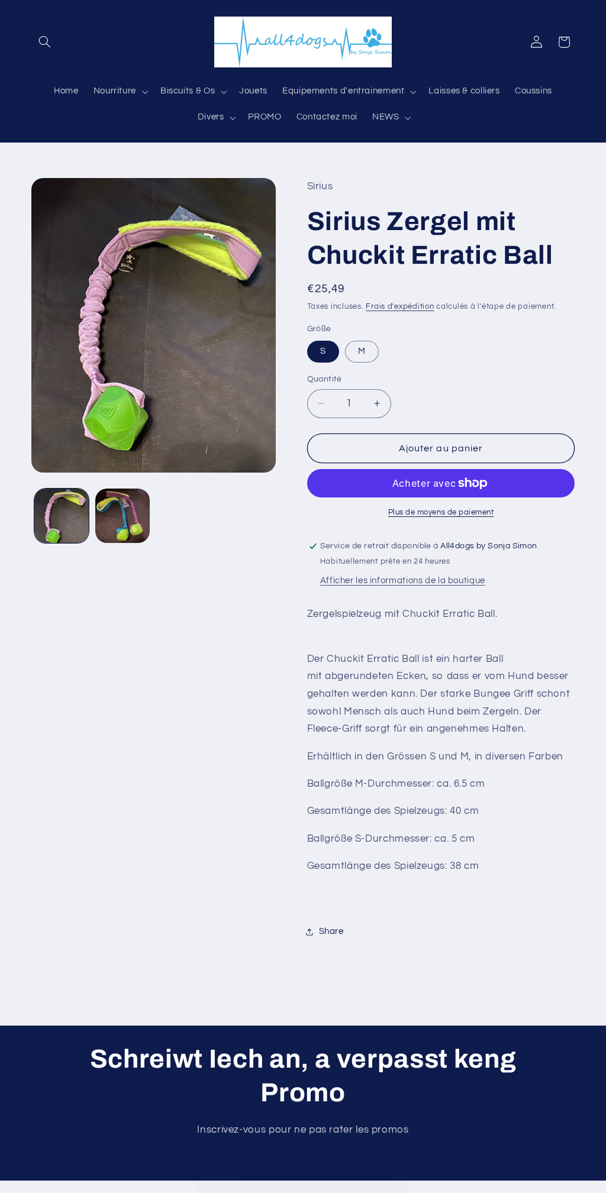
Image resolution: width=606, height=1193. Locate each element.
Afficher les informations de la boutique (402, 580)
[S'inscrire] (400, 1178)
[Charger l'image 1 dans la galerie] (61, 516)
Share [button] (331, 931)
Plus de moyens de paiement (441, 512)
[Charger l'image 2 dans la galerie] (122, 516)
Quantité (324, 379)
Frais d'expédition (400, 307)
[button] (45, 42)
